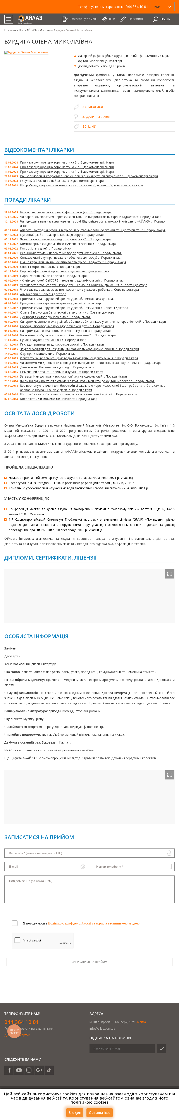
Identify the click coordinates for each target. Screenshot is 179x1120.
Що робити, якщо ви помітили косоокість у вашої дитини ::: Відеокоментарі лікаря (81, 185)
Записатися (93, 107)
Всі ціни (89, 126)
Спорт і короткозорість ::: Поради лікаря (50, 267)
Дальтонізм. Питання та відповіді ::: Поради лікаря (57, 367)
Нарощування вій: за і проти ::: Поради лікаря (53, 276)
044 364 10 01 (21, 1022)
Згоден (75, 1112)
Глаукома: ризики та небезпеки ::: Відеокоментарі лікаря (62, 181)
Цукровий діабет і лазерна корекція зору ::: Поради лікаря (62, 235)
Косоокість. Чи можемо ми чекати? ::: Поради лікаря (58, 399)
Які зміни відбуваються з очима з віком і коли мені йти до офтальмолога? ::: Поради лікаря (87, 381)
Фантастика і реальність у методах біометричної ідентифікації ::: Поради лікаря (79, 358)
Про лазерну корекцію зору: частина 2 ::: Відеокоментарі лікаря (67, 167)
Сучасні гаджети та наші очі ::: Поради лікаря (53, 340)
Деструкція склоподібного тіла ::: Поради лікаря (55, 317)
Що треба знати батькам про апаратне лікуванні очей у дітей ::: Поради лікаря (78, 394)
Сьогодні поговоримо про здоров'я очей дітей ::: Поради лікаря (67, 326)
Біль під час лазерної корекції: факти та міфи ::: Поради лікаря (66, 212)
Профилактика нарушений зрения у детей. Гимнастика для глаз (67, 299)
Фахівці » (46, 30)
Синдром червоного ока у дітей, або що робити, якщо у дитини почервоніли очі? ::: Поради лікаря (93, 321)
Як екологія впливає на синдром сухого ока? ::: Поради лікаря (65, 239)
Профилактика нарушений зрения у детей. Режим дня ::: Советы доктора (74, 308)
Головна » (11, 30)
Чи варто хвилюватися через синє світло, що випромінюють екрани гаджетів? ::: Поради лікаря (90, 217)
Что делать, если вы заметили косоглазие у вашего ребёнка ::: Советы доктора (79, 289)
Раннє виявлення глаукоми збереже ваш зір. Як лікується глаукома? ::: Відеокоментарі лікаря (89, 176)
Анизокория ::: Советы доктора (43, 294)
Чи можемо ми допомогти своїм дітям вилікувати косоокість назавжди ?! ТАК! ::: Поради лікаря (91, 363)
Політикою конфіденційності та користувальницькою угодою (93, 923)
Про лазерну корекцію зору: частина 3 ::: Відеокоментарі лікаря (67, 162)
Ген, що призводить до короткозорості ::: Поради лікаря (62, 344)
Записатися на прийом (89, 962)
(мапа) (141, 1022)
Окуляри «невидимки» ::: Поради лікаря (48, 353)
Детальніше (99, 1112)
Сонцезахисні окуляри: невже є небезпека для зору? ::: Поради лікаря (71, 257)
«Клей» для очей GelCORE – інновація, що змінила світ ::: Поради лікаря (72, 280)
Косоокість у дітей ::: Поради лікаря (46, 248)
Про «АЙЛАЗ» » (29, 30)
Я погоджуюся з (81, 923)
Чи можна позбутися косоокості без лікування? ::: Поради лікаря (68, 335)
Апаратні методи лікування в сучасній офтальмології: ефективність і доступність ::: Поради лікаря (92, 230)
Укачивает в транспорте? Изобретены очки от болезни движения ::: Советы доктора (83, 285)
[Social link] (9, 1070)
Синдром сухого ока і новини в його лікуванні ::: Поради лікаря (66, 331)
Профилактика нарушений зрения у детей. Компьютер (60, 303)
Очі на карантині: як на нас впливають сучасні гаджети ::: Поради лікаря (73, 262)
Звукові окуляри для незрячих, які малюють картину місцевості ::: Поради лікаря (79, 349)
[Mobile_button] (8, 19)
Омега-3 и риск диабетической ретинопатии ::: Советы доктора (67, 312)
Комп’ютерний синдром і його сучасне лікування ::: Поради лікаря (68, 244)
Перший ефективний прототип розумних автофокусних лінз (64, 271)
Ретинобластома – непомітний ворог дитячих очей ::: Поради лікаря (71, 253)
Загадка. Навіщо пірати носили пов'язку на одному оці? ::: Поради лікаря (73, 376)
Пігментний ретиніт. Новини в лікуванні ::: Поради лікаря (61, 372)
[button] (169, 574)
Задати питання (96, 117)
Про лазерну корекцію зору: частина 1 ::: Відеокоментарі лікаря (67, 171)
